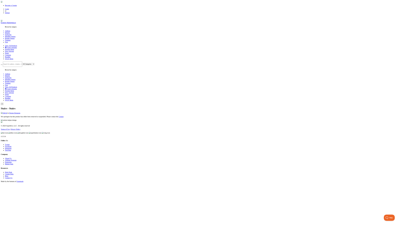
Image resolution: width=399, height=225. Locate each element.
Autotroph (20, 181)
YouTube (8, 150)
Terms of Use (5, 129)
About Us (8, 158)
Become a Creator (11, 5)
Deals (7, 53)
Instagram (8, 148)
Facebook (8, 146)
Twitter (7, 145)
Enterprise (8, 162)
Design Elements (14, 113)
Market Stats (9, 164)
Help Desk (8, 172)
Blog (6, 176)
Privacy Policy (15, 129)
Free (6, 42)
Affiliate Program (10, 160)
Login (7, 9)
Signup (7, 13)
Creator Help (9, 174)
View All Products (11, 46)
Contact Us (8, 178)
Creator (61, 117)
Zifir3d (4, 113)
